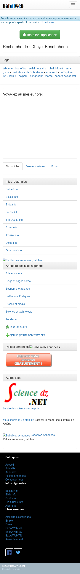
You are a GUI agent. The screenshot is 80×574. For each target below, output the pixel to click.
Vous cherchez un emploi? (18, 420)
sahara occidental (65, 76)
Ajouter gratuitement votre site (27, 335)
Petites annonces (15, 476)
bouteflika (20, 68)
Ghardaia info (14, 250)
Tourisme (11, 319)
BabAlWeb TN (13, 535)
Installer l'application (41, 34)
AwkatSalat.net (14, 539)
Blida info (11, 204)
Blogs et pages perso (18, 281)
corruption (66, 72)
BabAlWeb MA (13, 528)
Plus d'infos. (48, 22)
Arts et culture (14, 273)
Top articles (13, 166)
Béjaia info (12, 197)
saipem (23, 76)
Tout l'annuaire (18, 327)
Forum (55, 166)
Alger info (11, 227)
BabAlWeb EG (13, 532)
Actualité (10, 468)
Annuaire (10, 472)
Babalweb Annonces (43, 435)
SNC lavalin (10, 76)
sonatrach (51, 72)
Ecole (8, 524)
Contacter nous (14, 479)
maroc (48, 76)
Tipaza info (12, 235)
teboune (8, 68)
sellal (32, 68)
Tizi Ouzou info (14, 220)
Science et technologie (19, 311)
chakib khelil (56, 68)
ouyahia (42, 68)
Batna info (12, 189)
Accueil (9, 464)
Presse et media (15, 304)
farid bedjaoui (35, 72)
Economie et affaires (18, 288)
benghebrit (36, 76)
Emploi (9, 520)
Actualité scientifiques (18, 517)
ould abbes (18, 72)
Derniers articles (35, 166)
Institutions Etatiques (18, 296)
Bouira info (12, 212)
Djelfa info (11, 242)
